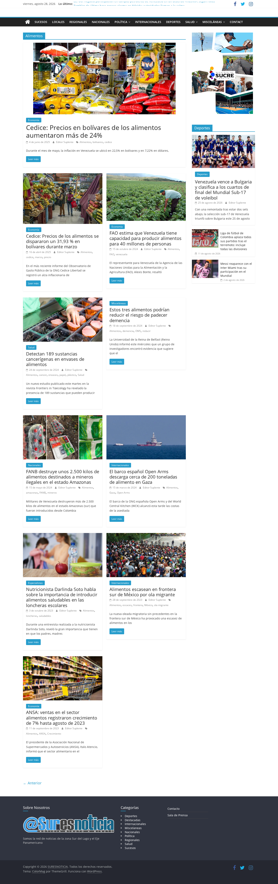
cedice (108, 142)
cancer (43, 375)
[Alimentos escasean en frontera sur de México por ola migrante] (146, 535)
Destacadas (132, 820)
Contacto (173, 809)
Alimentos (85, 142)
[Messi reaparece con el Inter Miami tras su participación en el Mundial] (205, 262)
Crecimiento (54, 733)
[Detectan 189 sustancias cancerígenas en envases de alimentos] (62, 300)
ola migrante (161, 605)
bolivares (98, 142)
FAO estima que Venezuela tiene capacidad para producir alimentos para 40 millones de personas (145, 238)
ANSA (42, 733)
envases (53, 375)
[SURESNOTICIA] (27, 22)
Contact (236, 22)
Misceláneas (212, 22)
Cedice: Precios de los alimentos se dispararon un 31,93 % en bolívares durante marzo (62, 241)
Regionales (78, 22)
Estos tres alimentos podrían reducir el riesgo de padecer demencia (139, 314)
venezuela (121, 254)
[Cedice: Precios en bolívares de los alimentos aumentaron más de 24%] (104, 45)
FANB (42, 492)
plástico (71, 375)
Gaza (112, 492)
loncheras (31, 616)
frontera (138, 605)
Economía (33, 120)
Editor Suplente (65, 142)
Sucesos (41, 22)
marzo (38, 257)
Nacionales (101, 22)
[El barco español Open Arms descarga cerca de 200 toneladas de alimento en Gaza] (146, 417)
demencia (128, 331)
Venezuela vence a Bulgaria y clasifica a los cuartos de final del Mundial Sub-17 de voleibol (223, 190)
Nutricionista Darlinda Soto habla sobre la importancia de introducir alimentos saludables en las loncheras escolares (61, 597)
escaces (127, 605)
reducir (146, 331)
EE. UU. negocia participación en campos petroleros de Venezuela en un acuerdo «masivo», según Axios (144, 4)
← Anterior (32, 782)
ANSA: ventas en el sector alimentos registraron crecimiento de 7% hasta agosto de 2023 (61, 717)
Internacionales (148, 22)
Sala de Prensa (177, 815)
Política (121, 22)
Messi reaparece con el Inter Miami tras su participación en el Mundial (236, 270)
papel (62, 375)
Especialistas (35, 583)
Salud (190, 22)
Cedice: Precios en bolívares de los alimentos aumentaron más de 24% (93, 131)
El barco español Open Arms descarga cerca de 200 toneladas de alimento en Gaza (143, 476)
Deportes (173, 22)
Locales (58, 22)
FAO (111, 254)
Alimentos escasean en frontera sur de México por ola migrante (142, 591)
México (148, 605)
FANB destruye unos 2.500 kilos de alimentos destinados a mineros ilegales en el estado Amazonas (62, 476)
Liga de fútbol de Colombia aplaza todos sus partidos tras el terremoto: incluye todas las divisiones (235, 241)
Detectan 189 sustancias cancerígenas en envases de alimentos (55, 359)
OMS (138, 331)
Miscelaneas (133, 828)
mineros (52, 492)
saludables (45, 616)
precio (47, 257)
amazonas (32, 492)
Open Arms (123, 492)
